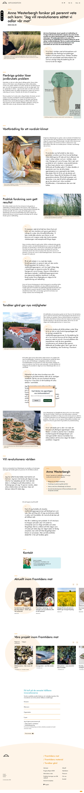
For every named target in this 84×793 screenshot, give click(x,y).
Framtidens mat (18, 669)
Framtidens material (25, 669)
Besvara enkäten (47, 400)
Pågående (17, 642)
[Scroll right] (77, 584)
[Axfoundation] (11, 3)
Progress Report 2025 (49, 770)
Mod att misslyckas (48, 780)
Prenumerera (28, 733)
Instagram (4, 775)
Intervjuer (45, 768)
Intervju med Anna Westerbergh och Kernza (59, 486)
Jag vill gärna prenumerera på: (32, 721)
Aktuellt (64, 768)
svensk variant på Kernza (73, 41)
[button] (81, 791)
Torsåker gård (56, 38)
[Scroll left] (73, 584)
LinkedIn (4, 774)
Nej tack (36, 400)
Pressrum (64, 773)
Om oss (64, 776)
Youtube (4, 776)
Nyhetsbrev (65, 770)
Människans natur (48, 773)
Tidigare (24, 642)
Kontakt (64, 779)
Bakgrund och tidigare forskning (56, 481)
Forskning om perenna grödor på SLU (58, 484)
